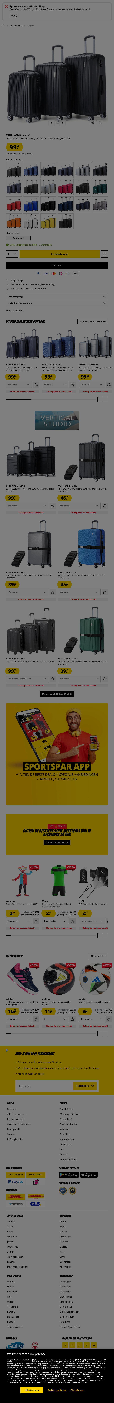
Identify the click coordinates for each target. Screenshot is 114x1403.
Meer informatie (80, 1382)
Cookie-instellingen (57, 1390)
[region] (57, 1376)
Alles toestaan (32, 1390)
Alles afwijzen (77, 1390)
